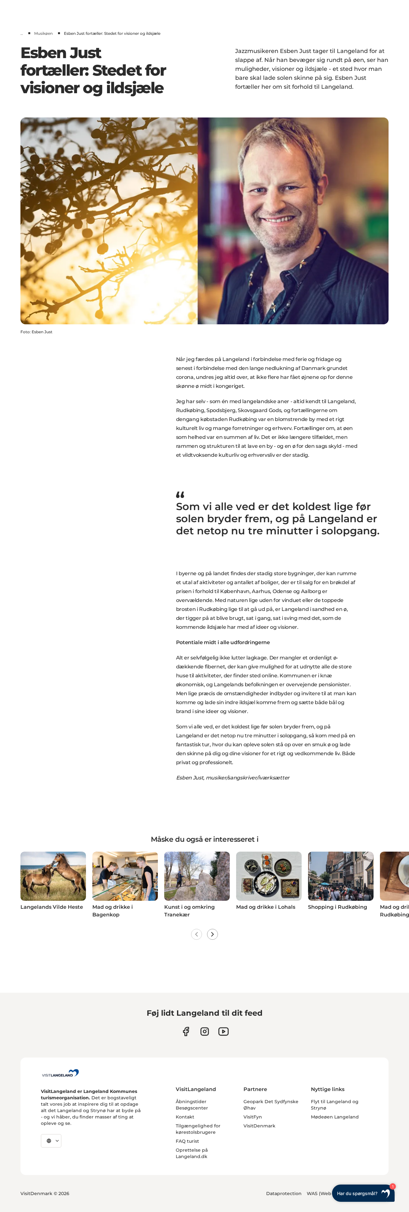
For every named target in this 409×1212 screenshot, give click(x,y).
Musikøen (43, 33)
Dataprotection (284, 1193)
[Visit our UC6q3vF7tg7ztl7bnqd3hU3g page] (223, 1031)
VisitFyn (252, 1117)
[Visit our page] (185, 1031)
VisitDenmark (259, 1126)
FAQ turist (187, 1141)
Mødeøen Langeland (335, 1117)
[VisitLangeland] (60, 1073)
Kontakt (185, 1117)
